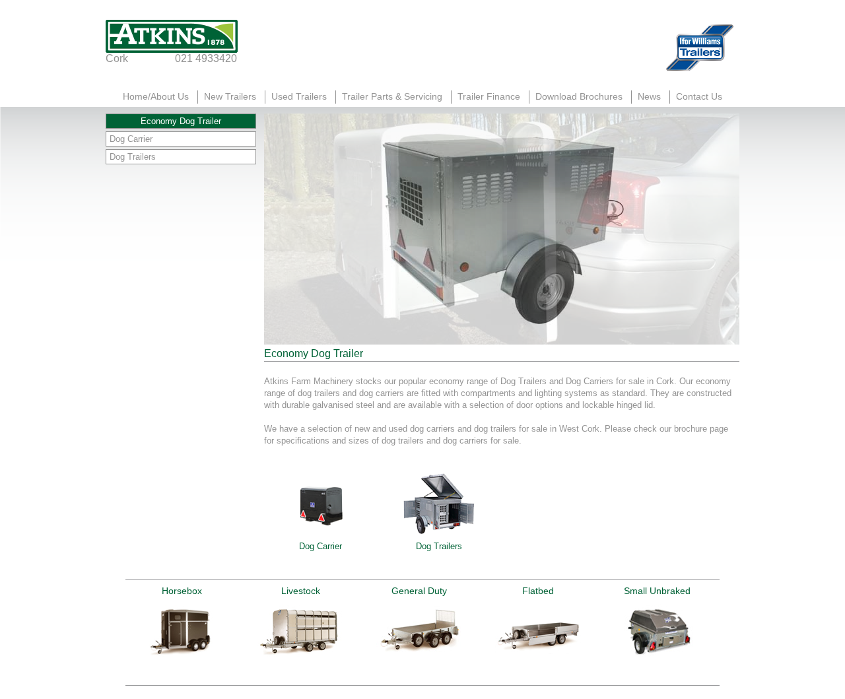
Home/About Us (156, 96)
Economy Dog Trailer (181, 121)
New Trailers (230, 96)
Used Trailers (299, 96)
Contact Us (699, 96)
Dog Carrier (131, 139)
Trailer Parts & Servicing (392, 96)
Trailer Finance (488, 96)
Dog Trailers (133, 157)
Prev (142, 632)
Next (702, 632)
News (649, 96)
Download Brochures (579, 96)
